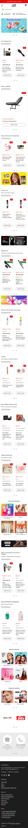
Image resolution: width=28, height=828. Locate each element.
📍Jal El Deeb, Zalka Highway (8, 815)
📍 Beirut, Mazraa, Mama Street (8, 811)
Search (3, 786)
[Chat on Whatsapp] (20, 739)
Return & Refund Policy (6, 794)
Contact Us (4, 800)
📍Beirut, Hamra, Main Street (8, 813)
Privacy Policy (4, 802)
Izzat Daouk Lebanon (15, 823)
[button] (25, 5)
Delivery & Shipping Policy (7, 796)
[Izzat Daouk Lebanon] (14, 5)
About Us (3, 804)
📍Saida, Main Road (5, 817)
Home (2, 784)
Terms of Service (5, 798)
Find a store (4, 782)
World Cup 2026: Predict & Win (8, 787)
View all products (6, 43)
